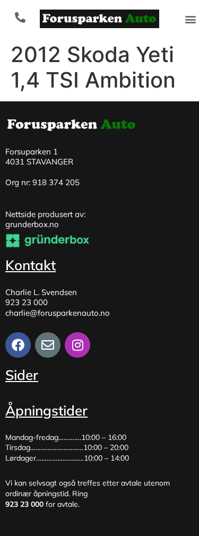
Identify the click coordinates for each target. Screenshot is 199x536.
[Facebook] (18, 345)
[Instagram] (77, 345)
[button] (190, 19)
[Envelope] (47, 345)
